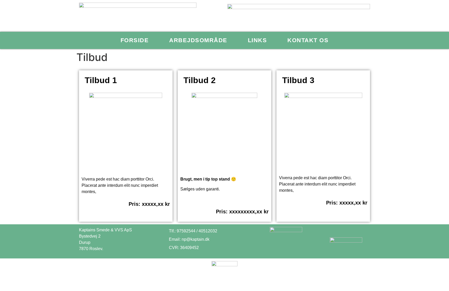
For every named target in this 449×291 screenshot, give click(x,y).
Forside (135, 40)
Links (257, 40)
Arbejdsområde (198, 40)
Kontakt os (307, 40)
